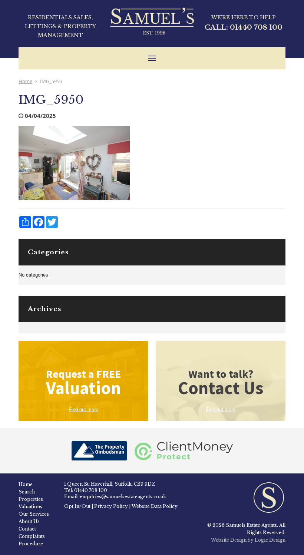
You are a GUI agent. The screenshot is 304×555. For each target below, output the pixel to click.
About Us (29, 521)
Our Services (34, 514)
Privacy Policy (111, 506)
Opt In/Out (77, 506)
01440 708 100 (256, 27)
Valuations (30, 506)
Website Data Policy (155, 506)
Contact (27, 529)
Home (25, 81)
